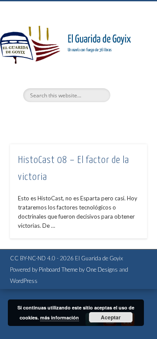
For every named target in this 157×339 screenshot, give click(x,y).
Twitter (59, 117)
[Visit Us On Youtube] (110, 325)
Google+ (95, 117)
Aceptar (111, 317)
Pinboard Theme (58, 269)
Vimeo (77, 117)
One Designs (102, 269)
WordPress (24, 280)
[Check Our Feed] (128, 325)
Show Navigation (126, 78)
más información (59, 317)
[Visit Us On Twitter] (92, 325)
